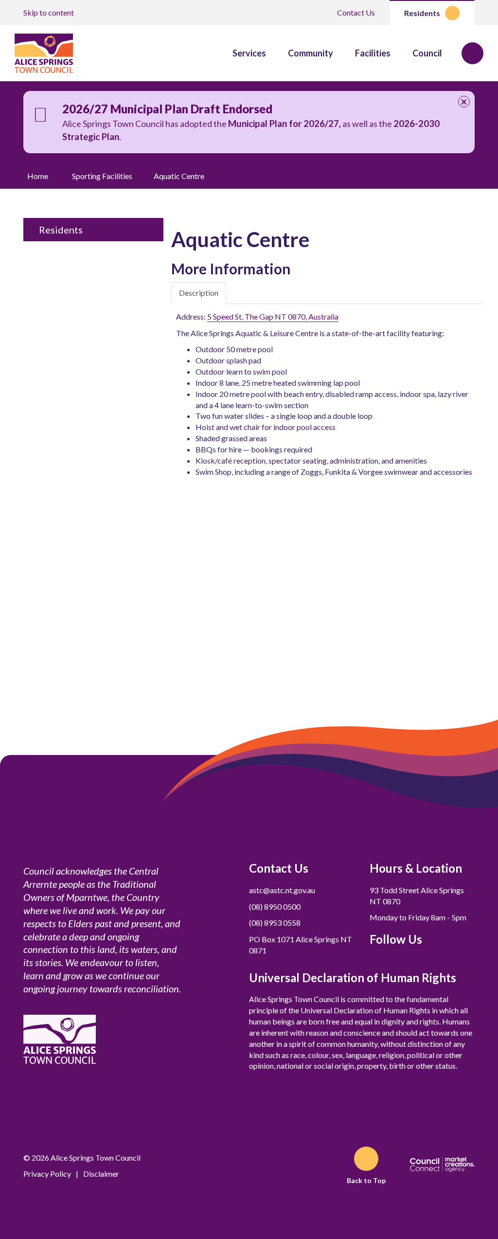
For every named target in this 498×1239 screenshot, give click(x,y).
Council (427, 53)
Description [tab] (198, 292)
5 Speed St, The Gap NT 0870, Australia (272, 316)
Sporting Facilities (102, 175)
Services (249, 53)
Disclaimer (101, 1173)
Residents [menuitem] (61, 229)
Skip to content (48, 12)
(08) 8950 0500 (275, 906)
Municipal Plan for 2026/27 (283, 123)
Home (37, 175)
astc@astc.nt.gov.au (282, 890)
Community (310, 53)
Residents (422, 13)
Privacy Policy (47, 1173)
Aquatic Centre (179, 175)
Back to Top (366, 1180)
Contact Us (356, 12)
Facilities (373, 53)
